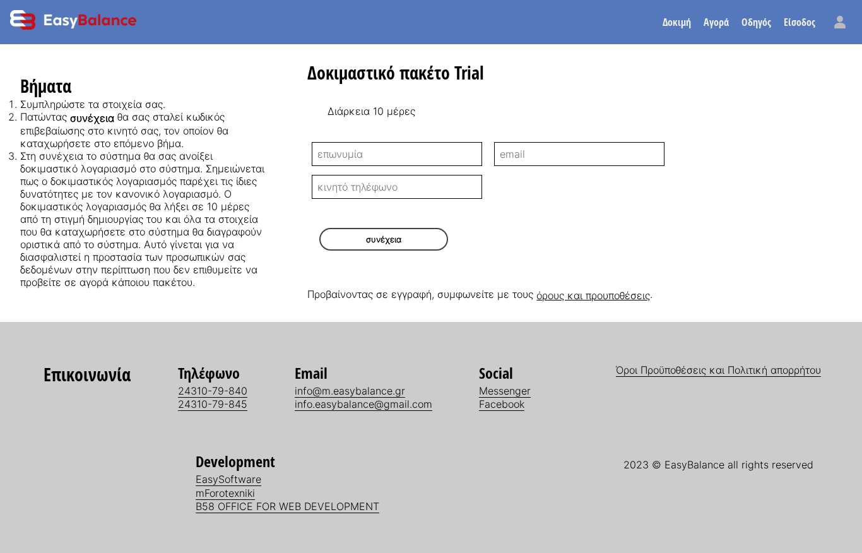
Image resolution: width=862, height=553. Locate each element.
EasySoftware (228, 479)
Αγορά (716, 22)
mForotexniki (225, 493)
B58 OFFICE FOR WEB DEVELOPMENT (287, 506)
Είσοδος (799, 22)
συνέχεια (383, 239)
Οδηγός (756, 22)
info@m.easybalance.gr (350, 390)
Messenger (505, 390)
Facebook (501, 404)
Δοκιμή (677, 22)
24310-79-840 (212, 390)
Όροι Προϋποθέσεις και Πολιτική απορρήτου (718, 370)
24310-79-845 (212, 404)
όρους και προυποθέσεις (593, 295)
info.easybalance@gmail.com (363, 404)
